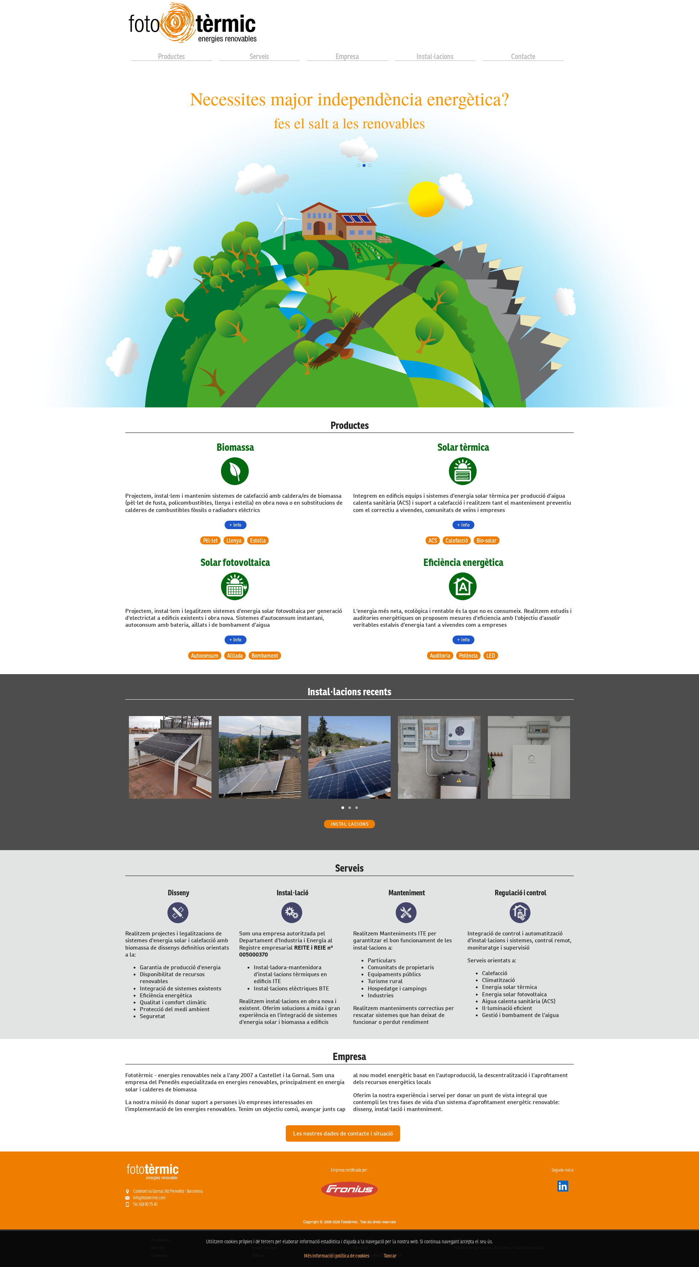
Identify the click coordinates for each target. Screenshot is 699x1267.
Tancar (390, 1255)
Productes (171, 56)
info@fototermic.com (149, 1197)
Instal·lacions (435, 56)
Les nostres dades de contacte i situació (343, 1133)
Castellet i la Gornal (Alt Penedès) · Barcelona (168, 1191)
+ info (235, 525)
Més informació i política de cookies (336, 1255)
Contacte (523, 56)
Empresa (347, 56)
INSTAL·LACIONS (349, 824)
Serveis (259, 56)
